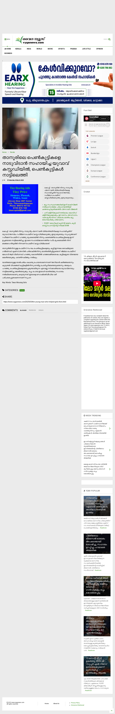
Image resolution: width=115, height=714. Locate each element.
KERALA (18, 49)
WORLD (39, 49)
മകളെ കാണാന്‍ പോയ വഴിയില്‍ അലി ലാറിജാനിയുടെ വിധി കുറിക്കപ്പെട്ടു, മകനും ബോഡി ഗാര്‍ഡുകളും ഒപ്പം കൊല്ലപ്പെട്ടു (97, 584)
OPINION (99, 49)
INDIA (29, 49)
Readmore (103, 528)
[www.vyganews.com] (30, 44)
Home (4, 152)
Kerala (12, 152)
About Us (56, 703)
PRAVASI (73, 49)
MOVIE (50, 49)
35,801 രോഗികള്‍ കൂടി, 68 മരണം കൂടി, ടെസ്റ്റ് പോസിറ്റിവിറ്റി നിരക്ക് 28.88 (59, 224)
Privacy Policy (75, 703)
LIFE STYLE (86, 49)
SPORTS (61, 49)
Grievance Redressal (77, 705)
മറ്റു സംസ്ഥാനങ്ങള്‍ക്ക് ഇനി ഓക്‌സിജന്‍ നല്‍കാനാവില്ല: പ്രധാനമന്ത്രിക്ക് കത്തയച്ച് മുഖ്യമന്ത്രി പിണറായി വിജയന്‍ (59, 207)
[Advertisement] (57, 18)
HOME (8, 49)
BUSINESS (8, 53)
